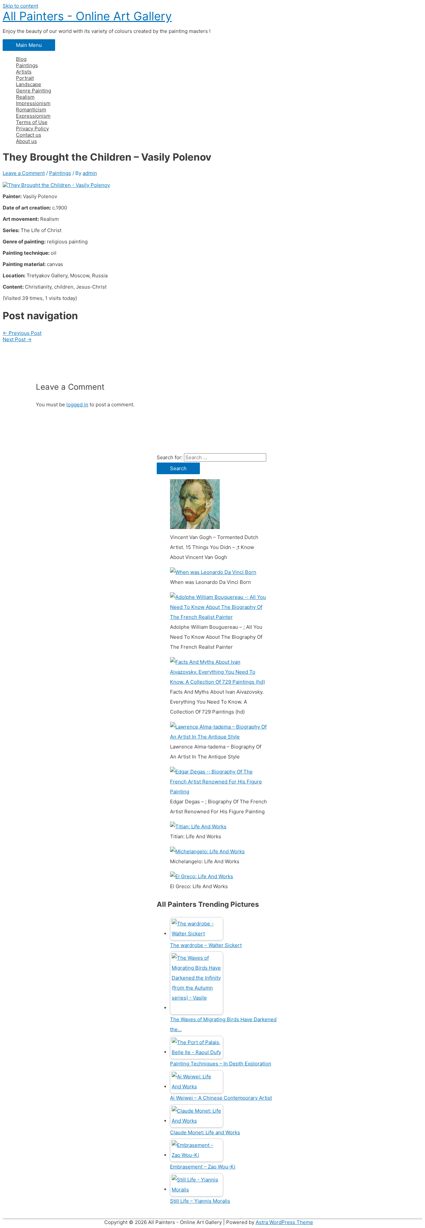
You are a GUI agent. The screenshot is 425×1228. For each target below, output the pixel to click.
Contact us (28, 135)
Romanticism (31, 109)
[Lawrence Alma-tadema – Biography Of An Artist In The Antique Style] (218, 737)
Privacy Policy (32, 128)
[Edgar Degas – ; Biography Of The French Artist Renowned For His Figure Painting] (218, 791)
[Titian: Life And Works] (198, 826)
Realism (25, 97)
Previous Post (22, 333)
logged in (77, 404)
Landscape (28, 84)
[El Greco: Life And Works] (201, 876)
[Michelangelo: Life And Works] (207, 851)
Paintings (27, 65)
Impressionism (33, 103)
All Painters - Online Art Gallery (87, 16)
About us (26, 141)
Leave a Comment (24, 173)
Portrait (25, 78)
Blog (21, 59)
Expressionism (33, 116)
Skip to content (20, 6)
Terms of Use (31, 122)
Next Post (17, 339)
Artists (24, 71)
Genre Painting (33, 90)
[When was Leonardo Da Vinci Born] (213, 572)
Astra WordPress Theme (284, 1222)
